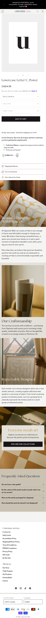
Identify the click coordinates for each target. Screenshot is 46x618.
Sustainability (7, 577)
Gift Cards (6, 555)
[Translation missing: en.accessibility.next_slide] (27, 75)
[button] (2, 11)
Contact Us (6, 532)
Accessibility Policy (9, 538)
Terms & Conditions (9, 545)
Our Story (6, 568)
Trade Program (8, 571)
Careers (5, 581)
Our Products (7, 574)
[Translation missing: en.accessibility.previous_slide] (18, 75)
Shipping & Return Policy (11, 541)
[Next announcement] (42, 4)
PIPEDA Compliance (10, 548)
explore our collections (23, 444)
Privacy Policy (7, 551)
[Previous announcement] (4, 4)
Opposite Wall (25, 617)
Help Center (7, 535)
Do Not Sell (7, 558)
